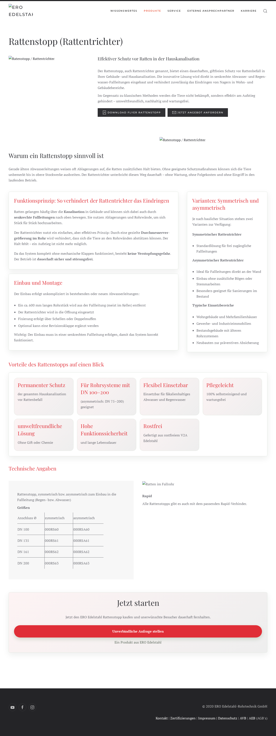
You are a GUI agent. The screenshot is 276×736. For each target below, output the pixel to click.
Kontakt (162, 718)
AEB (252, 718)
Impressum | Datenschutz (217, 718)
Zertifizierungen (183, 718)
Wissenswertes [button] (123, 10)
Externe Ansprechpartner (210, 10)
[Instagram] (32, 707)
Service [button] (174, 10)
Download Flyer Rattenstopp (134, 112)
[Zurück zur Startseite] (21, 11)
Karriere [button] (249, 10)
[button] (265, 11)
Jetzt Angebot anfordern (200, 112)
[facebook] (22, 707)
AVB (243, 718)
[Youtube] (12, 707)
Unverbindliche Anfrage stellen (138, 631)
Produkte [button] (152, 10)
